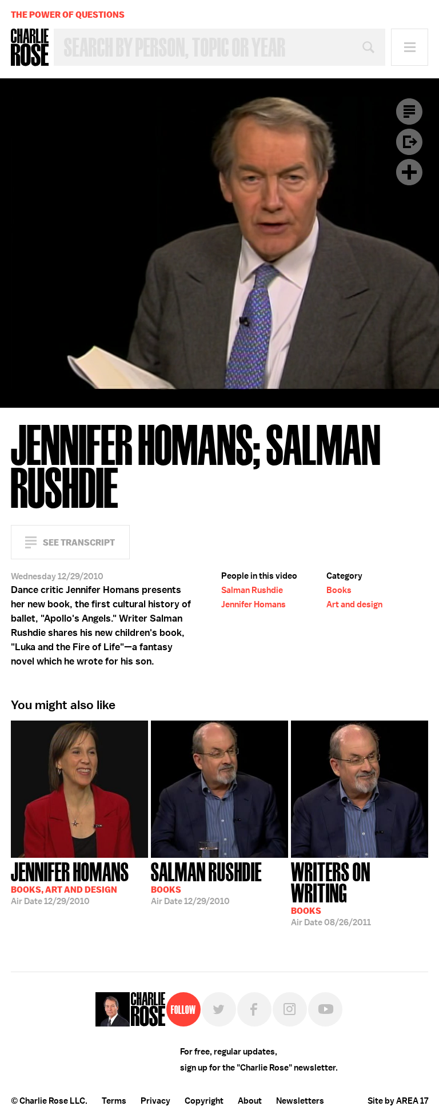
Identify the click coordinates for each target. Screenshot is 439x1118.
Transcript (409, 111)
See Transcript (79, 542)
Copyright (204, 1101)
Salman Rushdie (252, 590)
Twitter (219, 1009)
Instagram (290, 1009)
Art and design (354, 604)
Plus (409, 172)
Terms (114, 1101)
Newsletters (300, 1101)
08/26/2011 (331, 893)
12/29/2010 (70, 882)
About (250, 1101)
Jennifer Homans (253, 604)
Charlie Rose (30, 47)
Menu (409, 47)
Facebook (254, 1009)
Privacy (155, 1101)
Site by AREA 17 (398, 1101)
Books (339, 590)
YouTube (325, 1009)
